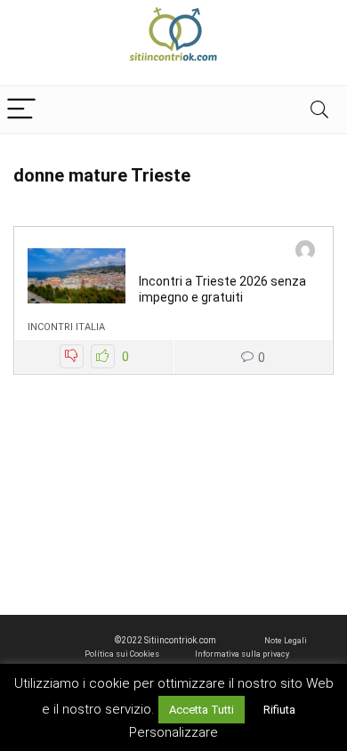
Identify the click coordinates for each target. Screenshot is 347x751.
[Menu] (21, 109)
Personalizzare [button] (173, 732)
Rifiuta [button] (279, 709)
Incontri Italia (66, 327)
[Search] (319, 109)
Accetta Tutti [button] (201, 709)
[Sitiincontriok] (305, 252)
